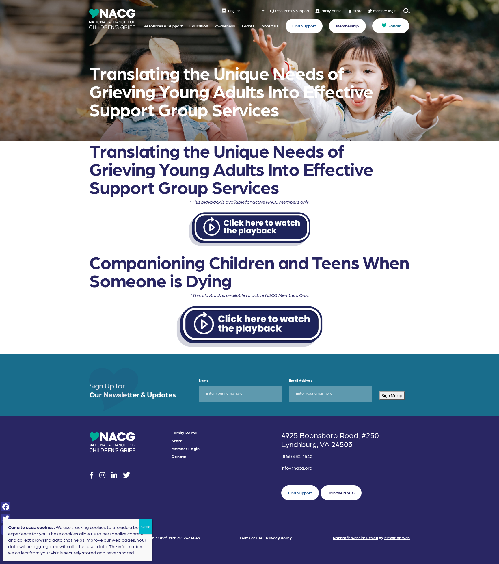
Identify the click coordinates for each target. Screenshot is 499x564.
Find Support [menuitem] (304, 25)
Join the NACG (341, 492)
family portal (331, 10)
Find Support (300, 492)
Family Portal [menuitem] (184, 433)
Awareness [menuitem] (225, 25)
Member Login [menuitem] (186, 448)
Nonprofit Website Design (355, 537)
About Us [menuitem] (269, 25)
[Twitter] (6, 518)
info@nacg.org (296, 467)
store (357, 10)
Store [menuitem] (177, 440)
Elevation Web (397, 537)
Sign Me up (391, 395)
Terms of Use (250, 538)
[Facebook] (6, 507)
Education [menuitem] (198, 25)
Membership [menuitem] (347, 25)
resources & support (292, 10)
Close (145, 526)
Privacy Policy (279, 538)
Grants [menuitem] (248, 25)
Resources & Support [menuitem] (163, 25)
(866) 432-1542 (296, 456)
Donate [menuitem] (394, 25)
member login (384, 10)
